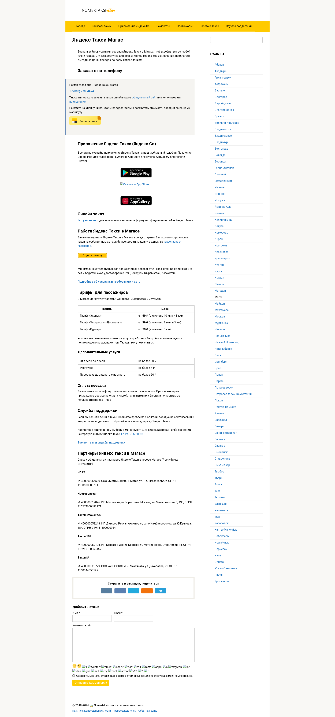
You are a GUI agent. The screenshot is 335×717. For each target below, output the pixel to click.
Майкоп (220, 303)
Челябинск (222, 542)
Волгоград (221, 148)
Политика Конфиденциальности (91, 710)
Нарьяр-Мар (222, 336)
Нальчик (220, 329)
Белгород (221, 97)
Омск (218, 355)
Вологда (220, 155)
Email (118, 613)
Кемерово (221, 232)
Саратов (220, 445)
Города (80, 26)
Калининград (223, 219)
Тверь (218, 478)
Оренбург (221, 361)
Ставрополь (222, 458)
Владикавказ (223, 135)
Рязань (219, 413)
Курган (219, 265)
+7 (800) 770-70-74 (81, 91)
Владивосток (223, 129)
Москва (220, 316)
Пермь (219, 381)
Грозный (220, 174)
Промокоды (185, 26)
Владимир (221, 142)
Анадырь (220, 71)
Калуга (219, 226)
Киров (219, 239)
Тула (217, 491)
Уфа (217, 516)
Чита (218, 555)
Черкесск (221, 549)
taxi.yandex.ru (87, 220)
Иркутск (220, 200)
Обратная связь (147, 710)
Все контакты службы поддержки (101, 442)
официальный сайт (144, 97)
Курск (218, 271)
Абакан (219, 64)
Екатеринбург (223, 181)
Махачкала (222, 310)
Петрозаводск (224, 387)
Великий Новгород (227, 122)
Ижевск (220, 193)
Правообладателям (124, 710)
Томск (219, 484)
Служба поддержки (239, 26)
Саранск (220, 439)
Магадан (220, 290)
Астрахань (221, 84)
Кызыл (219, 277)
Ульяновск (222, 510)
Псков (219, 400)
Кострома (221, 245)
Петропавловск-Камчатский (233, 394)
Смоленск (221, 452)
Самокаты (163, 26)
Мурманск (221, 323)
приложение (77, 101)
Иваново (220, 187)
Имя (76, 613)
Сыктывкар (222, 465)
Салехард (221, 420)
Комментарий (81, 625)
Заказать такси (101, 26)
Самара (219, 426)
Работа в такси (209, 26)
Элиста (219, 562)
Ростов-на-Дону (225, 407)
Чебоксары (222, 536)
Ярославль (222, 581)
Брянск (219, 116)
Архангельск (223, 77)
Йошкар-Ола (223, 206)
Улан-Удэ (221, 503)
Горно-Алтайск (224, 168)
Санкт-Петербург (226, 432)
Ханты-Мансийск (226, 529)
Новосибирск (223, 348)
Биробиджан (223, 103)
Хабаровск (222, 523)
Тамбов (219, 471)
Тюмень (220, 497)
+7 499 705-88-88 (132, 434)
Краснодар (222, 252)
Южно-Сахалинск (226, 568)
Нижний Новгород (227, 342)
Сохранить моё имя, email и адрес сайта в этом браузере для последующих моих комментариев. (134, 675)
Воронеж (220, 161)
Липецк (220, 284)
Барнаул (220, 90)
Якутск (219, 574)
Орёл (218, 368)
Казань (219, 213)
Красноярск (222, 258)
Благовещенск (224, 110)
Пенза (219, 374)
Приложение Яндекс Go (134, 26)
